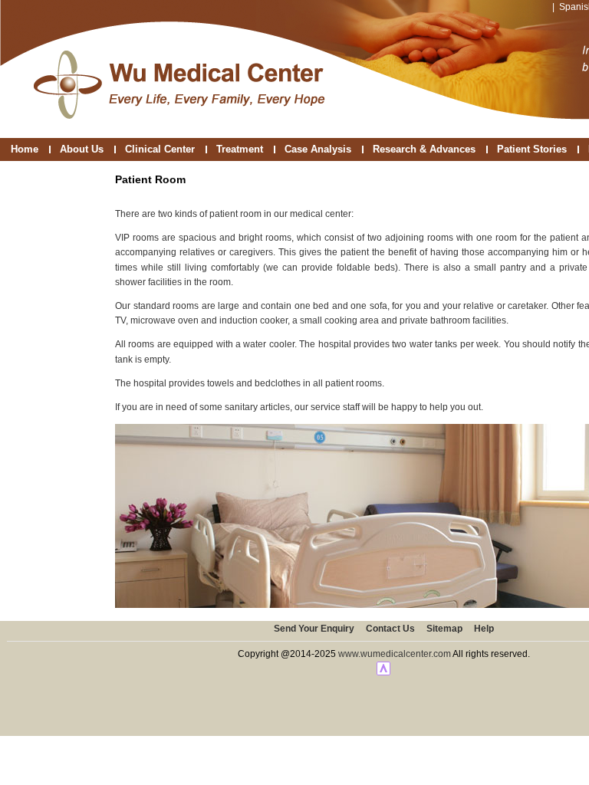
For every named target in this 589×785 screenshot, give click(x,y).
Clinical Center (160, 149)
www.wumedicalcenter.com (394, 654)
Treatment (239, 149)
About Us (82, 149)
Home (24, 149)
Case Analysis (318, 149)
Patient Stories (532, 149)
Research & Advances (424, 149)
